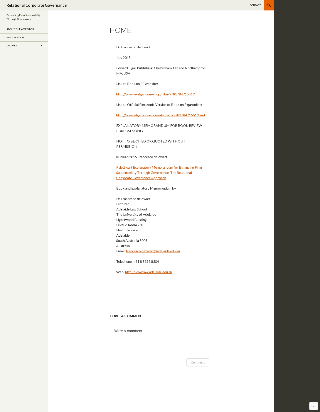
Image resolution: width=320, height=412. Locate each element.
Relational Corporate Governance (37, 5)
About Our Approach (20, 29)
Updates (12, 45)
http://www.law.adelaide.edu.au (148, 272)
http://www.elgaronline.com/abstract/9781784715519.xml (160, 115)
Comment (198, 362)
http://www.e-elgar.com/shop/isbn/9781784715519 (155, 94)
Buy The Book (15, 37)
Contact (255, 5)
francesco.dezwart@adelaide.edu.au (153, 251)
